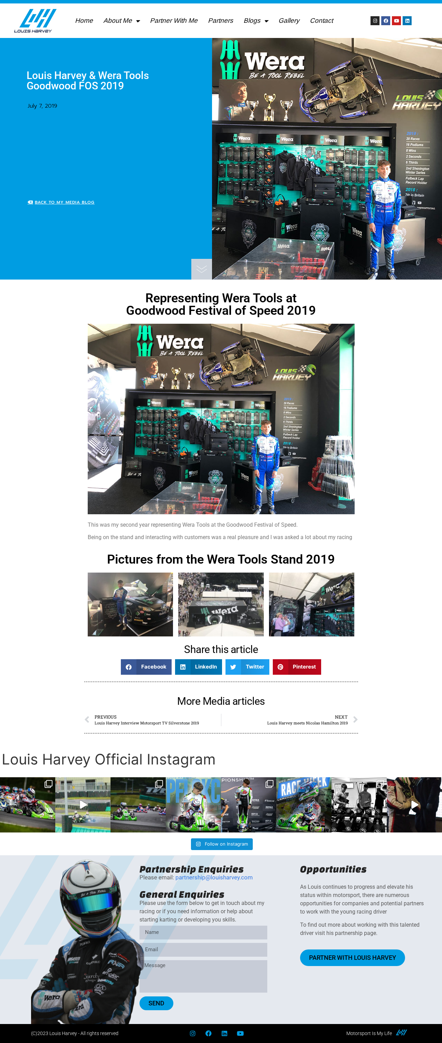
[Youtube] (396, 20)
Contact (322, 20)
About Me (118, 20)
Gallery (289, 20)
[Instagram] (375, 20)
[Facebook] (385, 20)
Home (85, 20)
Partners (221, 20)
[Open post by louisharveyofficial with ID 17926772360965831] (27, 804)
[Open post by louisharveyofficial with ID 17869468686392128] (138, 804)
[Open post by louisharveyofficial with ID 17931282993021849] (414, 804)
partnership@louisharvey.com (214, 877)
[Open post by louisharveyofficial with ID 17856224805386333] (359, 804)
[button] (146, 667)
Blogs (252, 20)
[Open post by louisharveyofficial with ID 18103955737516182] (304, 804)
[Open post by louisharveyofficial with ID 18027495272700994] (82, 804)
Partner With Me (175, 20)
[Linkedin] (407, 20)
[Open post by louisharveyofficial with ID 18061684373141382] (248, 804)
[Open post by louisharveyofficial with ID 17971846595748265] (193, 804)
